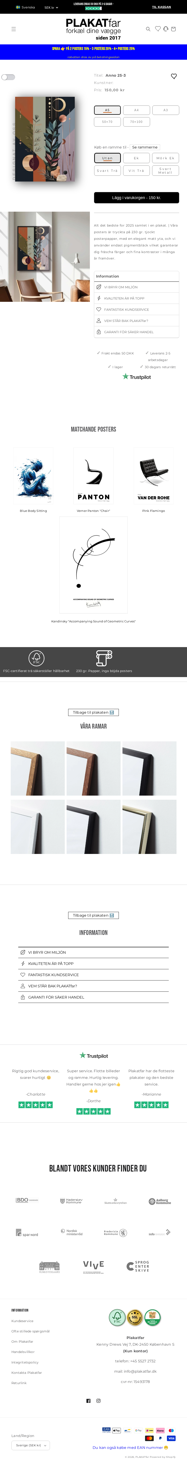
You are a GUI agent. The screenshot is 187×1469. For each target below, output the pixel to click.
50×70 (107, 122)
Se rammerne (145, 147)
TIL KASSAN (161, 7)
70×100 (136, 122)
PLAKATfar (142, 1456)
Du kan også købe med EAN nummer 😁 (131, 1447)
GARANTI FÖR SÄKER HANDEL (128, 332)
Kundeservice (22, 1321)
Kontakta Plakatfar (26, 1373)
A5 (107, 110)
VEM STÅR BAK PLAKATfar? (125, 321)
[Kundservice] (165, 30)
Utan (107, 158)
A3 (166, 110)
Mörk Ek (165, 158)
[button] (28, 7)
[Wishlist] (158, 28)
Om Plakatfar (22, 1341)
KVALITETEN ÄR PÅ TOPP (123, 298)
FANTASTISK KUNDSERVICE (126, 310)
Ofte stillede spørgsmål (30, 1331)
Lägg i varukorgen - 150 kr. (136, 197)
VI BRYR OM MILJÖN (120, 287)
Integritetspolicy (25, 1362)
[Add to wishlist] (174, 76)
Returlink (18, 1383)
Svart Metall (165, 170)
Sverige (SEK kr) (28, 1445)
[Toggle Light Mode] (12, 78)
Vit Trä (136, 171)
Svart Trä (107, 171)
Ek (136, 158)
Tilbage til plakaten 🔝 (93, 712)
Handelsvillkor (23, 1352)
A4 (136, 110)
